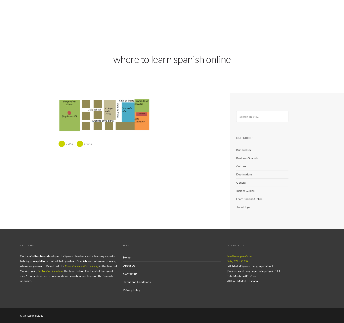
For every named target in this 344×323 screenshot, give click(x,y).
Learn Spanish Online (249, 199)
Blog (312, 17)
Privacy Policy (131, 290)
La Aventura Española (50, 271)
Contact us (130, 273)
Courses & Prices (227, 17)
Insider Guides (245, 190)
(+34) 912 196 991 (237, 261)
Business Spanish (247, 158)
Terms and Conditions (137, 282)
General (241, 182)
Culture (241, 166)
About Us (292, 17)
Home (127, 257)
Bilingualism (243, 150)
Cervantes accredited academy (82, 266)
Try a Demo (194, 17)
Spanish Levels (263, 17)
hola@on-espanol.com (239, 256)
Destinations (244, 174)
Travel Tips (243, 207)
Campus (330, 17)
